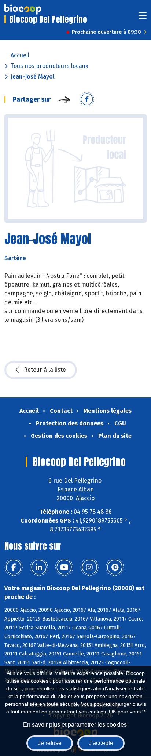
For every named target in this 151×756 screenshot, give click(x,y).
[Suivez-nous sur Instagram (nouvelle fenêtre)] (89, 567)
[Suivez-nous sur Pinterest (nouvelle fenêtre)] (115, 567)
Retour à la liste (45, 369)
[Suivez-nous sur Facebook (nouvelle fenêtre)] (13, 567)
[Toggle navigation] (143, 17)
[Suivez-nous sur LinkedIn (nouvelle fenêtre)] (39, 567)
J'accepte (101, 743)
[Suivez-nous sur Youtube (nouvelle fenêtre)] (64, 567)
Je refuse (50, 743)
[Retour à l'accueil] (22, 9)
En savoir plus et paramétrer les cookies (75, 725)
